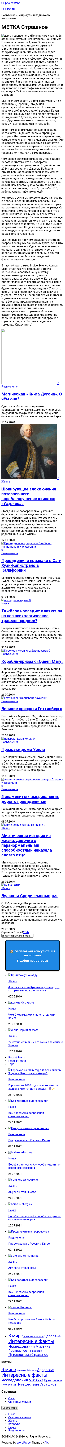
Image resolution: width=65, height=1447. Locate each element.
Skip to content (10, 3)
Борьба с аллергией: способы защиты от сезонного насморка (34, 1166)
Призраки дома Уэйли (23, 749)
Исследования (21, 1346)
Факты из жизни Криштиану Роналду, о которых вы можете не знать (33, 989)
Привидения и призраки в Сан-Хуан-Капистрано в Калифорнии (31, 565)
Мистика (43, 1347)
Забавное (38, 1336)
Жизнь (5, 481)
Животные (28, 1337)
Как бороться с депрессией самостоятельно (26, 1114)
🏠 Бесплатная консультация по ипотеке (32, 955)
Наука (5, 603)
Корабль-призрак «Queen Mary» (32, 661)
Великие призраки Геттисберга (31, 708)
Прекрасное (17, 1351)
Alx (46, 1442)
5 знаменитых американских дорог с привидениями (30, 799)
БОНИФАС (8, 9)
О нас (11, 1398)
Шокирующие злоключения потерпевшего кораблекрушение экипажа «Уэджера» (28, 496)
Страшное (39, 1355)
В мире (15, 1335)
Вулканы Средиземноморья (29, 895)
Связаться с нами (19, 1401)
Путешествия (19, 1355)
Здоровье (52, 1336)
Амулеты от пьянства (22, 1192)
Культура (14, 1424)
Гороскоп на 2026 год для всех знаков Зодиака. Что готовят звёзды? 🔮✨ (33, 1087)
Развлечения (9, 386)
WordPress (24, 1442)
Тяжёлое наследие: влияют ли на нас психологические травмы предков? (31, 616)
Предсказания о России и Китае (29, 1140)
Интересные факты (31, 1341)
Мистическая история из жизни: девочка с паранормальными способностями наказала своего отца (26, 845)
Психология (35, 1350)
